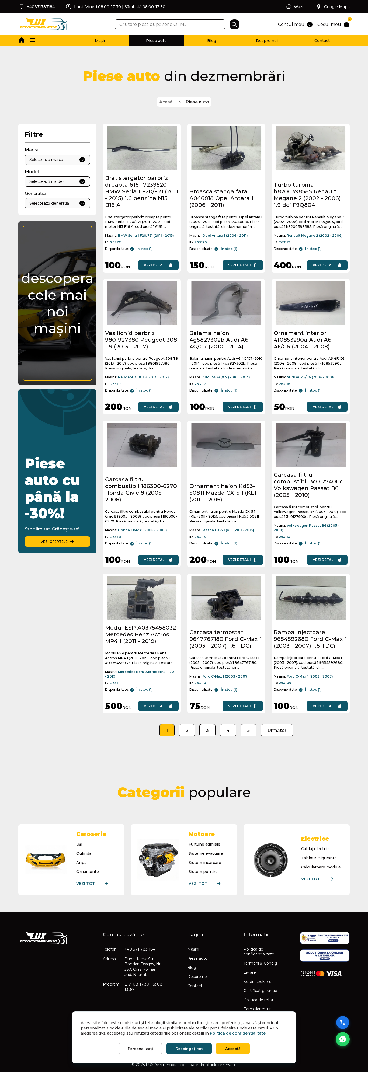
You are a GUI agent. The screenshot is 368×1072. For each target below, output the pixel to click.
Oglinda (83, 853)
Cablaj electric (315, 848)
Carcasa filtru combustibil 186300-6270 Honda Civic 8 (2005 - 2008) (141, 489)
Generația (35, 193)
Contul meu (291, 24)
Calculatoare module (321, 867)
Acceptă (233, 1048)
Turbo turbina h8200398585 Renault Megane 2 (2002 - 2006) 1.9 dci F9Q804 (307, 194)
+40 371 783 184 (139, 949)
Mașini (101, 40)
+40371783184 (41, 6)
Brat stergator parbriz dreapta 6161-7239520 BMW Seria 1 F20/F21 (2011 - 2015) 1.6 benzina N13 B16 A (141, 191)
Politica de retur (258, 999)
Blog (211, 40)
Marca (32, 149)
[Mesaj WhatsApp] (343, 1039)
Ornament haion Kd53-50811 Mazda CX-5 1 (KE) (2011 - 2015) (222, 493)
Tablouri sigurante (319, 857)
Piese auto (156, 40)
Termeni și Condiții (261, 963)
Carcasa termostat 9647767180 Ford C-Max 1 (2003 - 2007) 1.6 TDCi (225, 639)
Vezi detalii (155, 265)
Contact (322, 40)
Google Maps (337, 6)
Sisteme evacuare (206, 853)
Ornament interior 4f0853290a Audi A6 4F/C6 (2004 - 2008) (302, 340)
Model (32, 171)
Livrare (250, 972)
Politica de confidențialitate (259, 951)
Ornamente (87, 871)
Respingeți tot (189, 1048)
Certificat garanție (260, 990)
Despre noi (267, 40)
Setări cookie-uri (259, 981)
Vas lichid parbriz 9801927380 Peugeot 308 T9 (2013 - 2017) (141, 340)
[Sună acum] (342, 1022)
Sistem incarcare (205, 862)
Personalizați (140, 1048)
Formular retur (257, 1009)
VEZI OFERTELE (54, 542)
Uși (79, 844)
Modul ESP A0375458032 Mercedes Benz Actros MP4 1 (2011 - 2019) (140, 634)
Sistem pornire (203, 871)
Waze (299, 6)
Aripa (81, 862)
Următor (277, 730)
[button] (32, 40)
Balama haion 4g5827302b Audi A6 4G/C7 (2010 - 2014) (218, 340)
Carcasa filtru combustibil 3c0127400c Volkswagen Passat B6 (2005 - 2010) (308, 484)
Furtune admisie (204, 844)
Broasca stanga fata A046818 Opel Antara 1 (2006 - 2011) (221, 198)
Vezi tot (85, 883)
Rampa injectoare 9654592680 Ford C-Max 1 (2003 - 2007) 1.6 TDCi (310, 639)
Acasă (166, 101)
